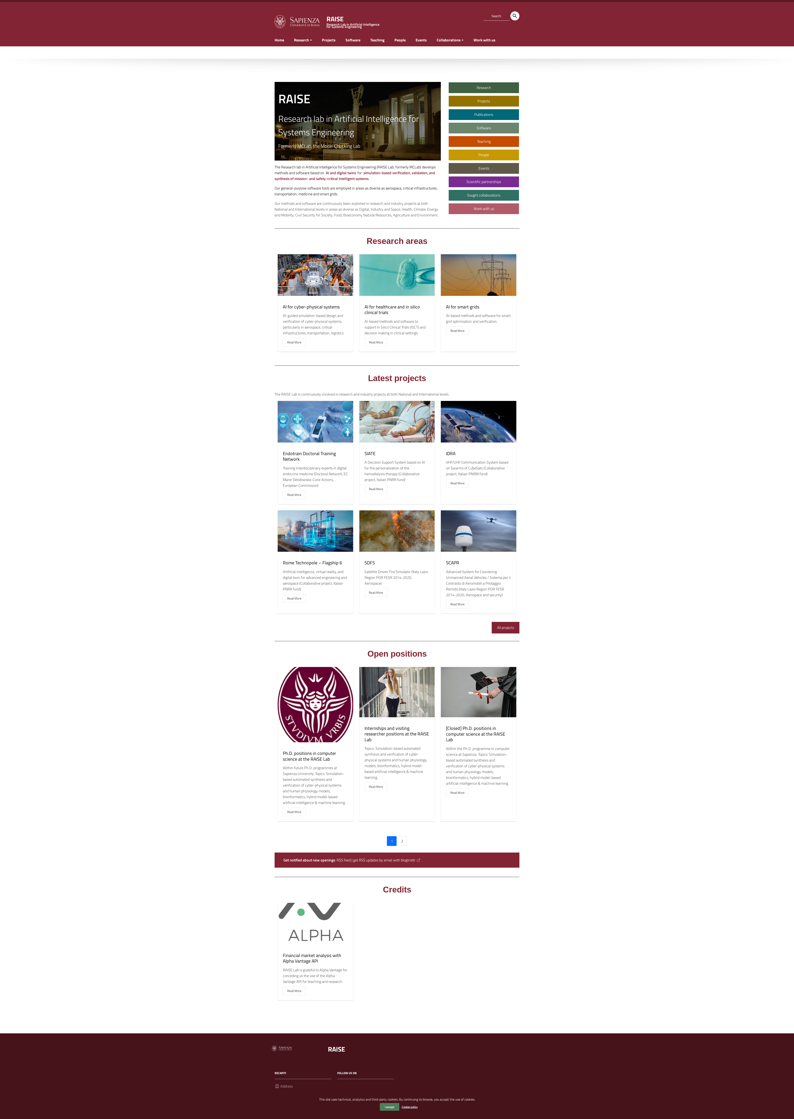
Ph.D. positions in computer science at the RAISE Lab (309, 756)
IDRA (451, 453)
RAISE (336, 1049)
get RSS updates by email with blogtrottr (384, 860)
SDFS (370, 562)
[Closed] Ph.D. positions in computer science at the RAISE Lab (475, 734)
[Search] (514, 15)
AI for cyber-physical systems (311, 306)
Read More (294, 342)
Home (279, 40)
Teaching (377, 40)
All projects (505, 627)
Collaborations (449, 40)
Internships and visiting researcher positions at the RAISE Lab (397, 734)
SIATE (370, 453)
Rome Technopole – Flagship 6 (312, 562)
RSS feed (344, 860)
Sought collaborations (483, 195)
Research (301, 40)
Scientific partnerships (483, 182)
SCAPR (452, 562)
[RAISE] (297, 21)
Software (353, 40)
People (400, 40)
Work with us (484, 40)
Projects (329, 40)
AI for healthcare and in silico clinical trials (392, 309)
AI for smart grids (462, 306)
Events (421, 40)
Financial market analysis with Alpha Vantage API (312, 958)
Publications (483, 114)
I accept (389, 1107)
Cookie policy (410, 1107)
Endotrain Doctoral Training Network (309, 456)
